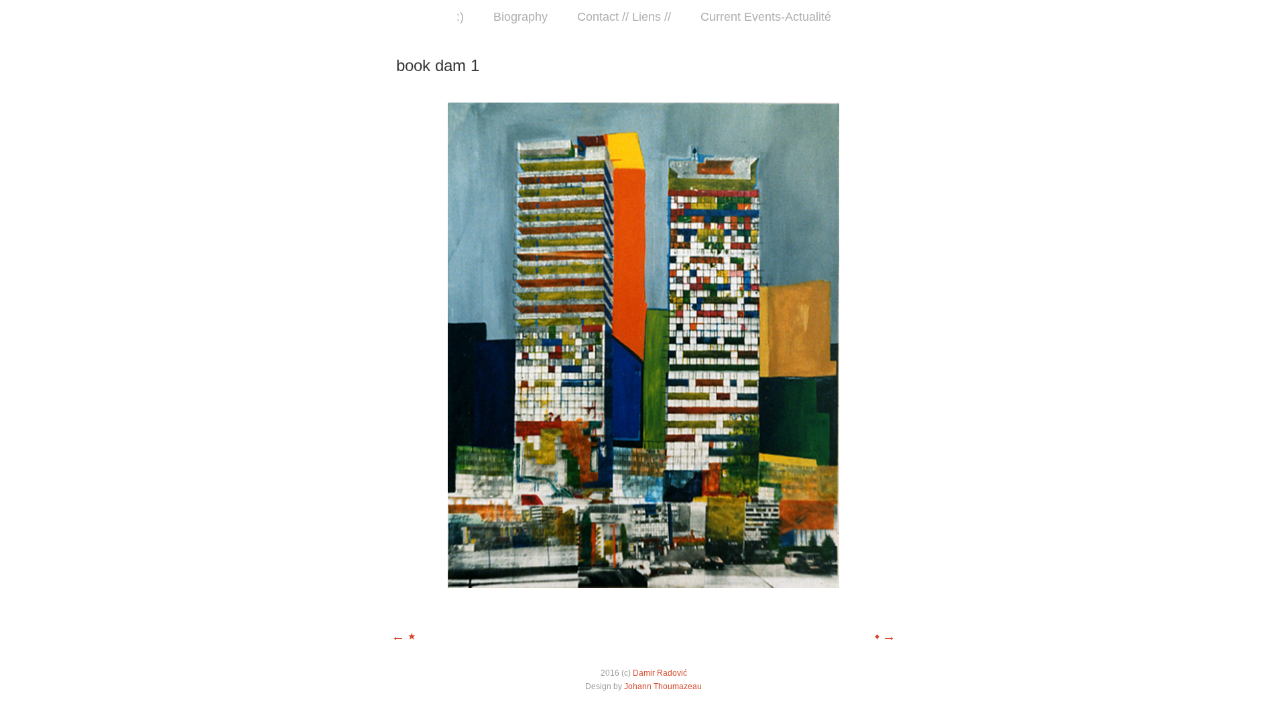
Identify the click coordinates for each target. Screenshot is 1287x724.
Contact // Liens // (624, 16)
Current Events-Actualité (765, 16)
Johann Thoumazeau (663, 686)
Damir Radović (660, 673)
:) (460, 16)
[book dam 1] (643, 584)
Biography (520, 16)
